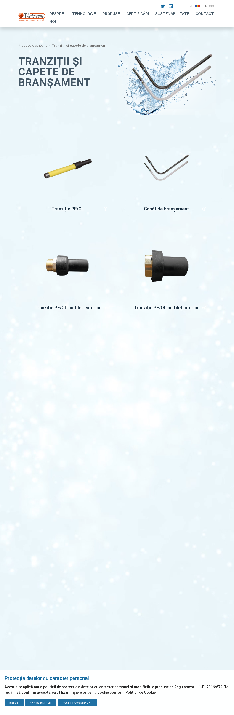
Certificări (137, 13)
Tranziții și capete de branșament (79, 45)
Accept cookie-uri (77, 702)
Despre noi (56, 17)
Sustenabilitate (172, 13)
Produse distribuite (33, 45)
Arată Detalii (40, 702)
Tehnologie (84, 13)
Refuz (14, 702)
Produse (111, 13)
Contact (205, 13)
